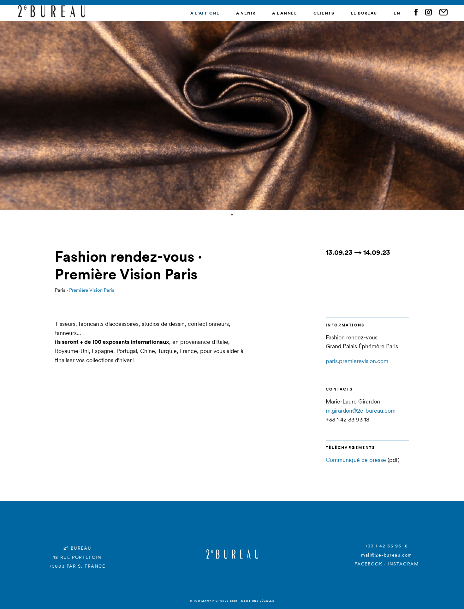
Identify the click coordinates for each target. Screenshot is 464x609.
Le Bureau (364, 13)
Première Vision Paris (91, 290)
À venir (246, 13)
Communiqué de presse (356, 459)
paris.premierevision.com (357, 361)
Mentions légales (258, 600)
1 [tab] (232, 215)
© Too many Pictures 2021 (214, 600)
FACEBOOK (368, 564)
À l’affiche (205, 13)
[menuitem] (397, 13)
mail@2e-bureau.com (386, 555)
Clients (323, 13)
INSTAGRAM (403, 564)
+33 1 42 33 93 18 (386, 546)
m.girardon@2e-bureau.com (361, 410)
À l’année (284, 13)
